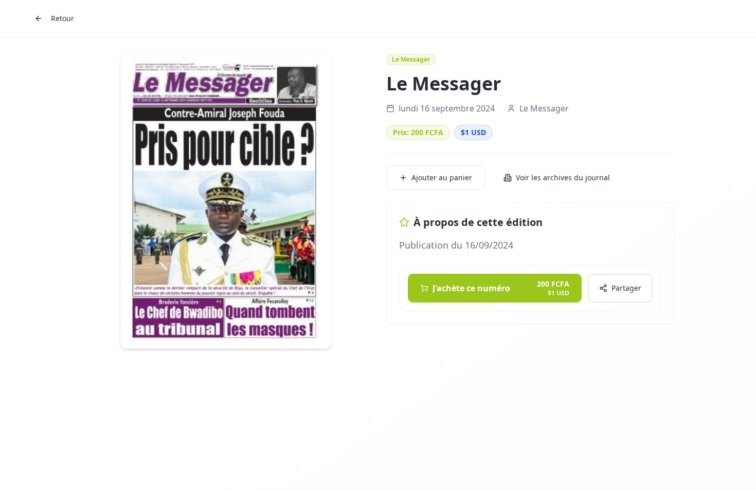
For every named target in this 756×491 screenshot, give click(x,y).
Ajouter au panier (441, 177)
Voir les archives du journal (563, 177)
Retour (62, 18)
